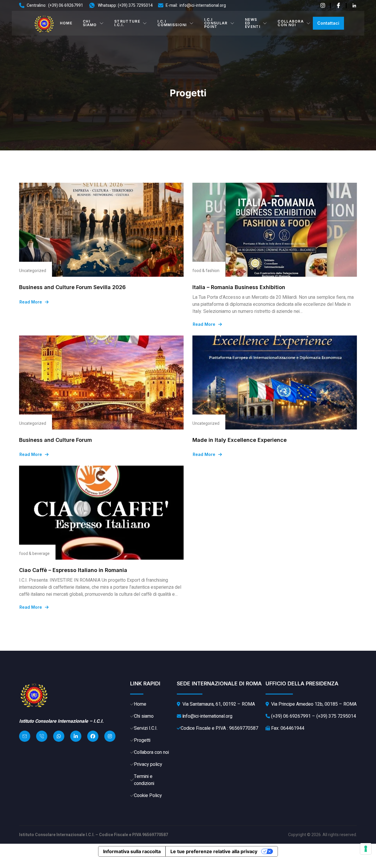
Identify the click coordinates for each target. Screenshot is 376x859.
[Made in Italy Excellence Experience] (274, 382)
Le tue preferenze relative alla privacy (213, 851)
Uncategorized (32, 271)
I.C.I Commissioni (172, 23)
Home (66, 23)
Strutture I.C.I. (127, 23)
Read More (30, 302)
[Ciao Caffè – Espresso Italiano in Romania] (101, 513)
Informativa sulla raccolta (132, 851)
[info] (322, 5)
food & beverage (34, 554)
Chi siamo (90, 23)
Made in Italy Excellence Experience (239, 440)
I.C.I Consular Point (216, 23)
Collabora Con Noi (291, 23)
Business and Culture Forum (55, 440)
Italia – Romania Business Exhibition (238, 287)
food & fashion (205, 271)
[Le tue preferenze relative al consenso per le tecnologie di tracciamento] (365, 848)
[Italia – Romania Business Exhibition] (274, 230)
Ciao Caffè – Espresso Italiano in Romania (73, 570)
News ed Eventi (252, 23)
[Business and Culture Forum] (101, 382)
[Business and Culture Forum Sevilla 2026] (101, 230)
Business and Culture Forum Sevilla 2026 (72, 287)
